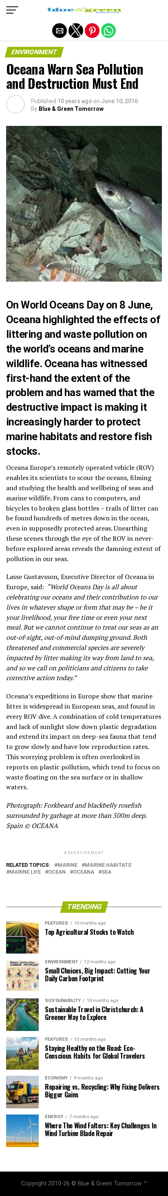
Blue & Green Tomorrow (71, 109)
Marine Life (25, 872)
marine (67, 865)
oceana (83, 872)
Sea (106, 872)
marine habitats (108, 865)
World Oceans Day (62, 305)
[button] (12, 10)
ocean (57, 872)
